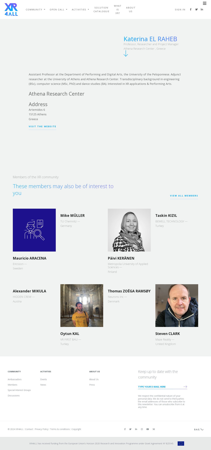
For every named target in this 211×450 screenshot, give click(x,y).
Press (92, 384)
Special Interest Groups (19, 390)
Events (43, 379)
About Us (130, 9)
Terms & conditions (60, 429)
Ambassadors (14, 379)
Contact (29, 429)
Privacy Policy (41, 429)
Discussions (14, 395)
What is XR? (118, 9)
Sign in (180, 9)
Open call (57, 9)
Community (34, 9)
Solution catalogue (101, 9)
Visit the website (43, 126)
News (43, 384)
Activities (79, 9)
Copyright (76, 429)
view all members (184, 195)
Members (12, 384)
